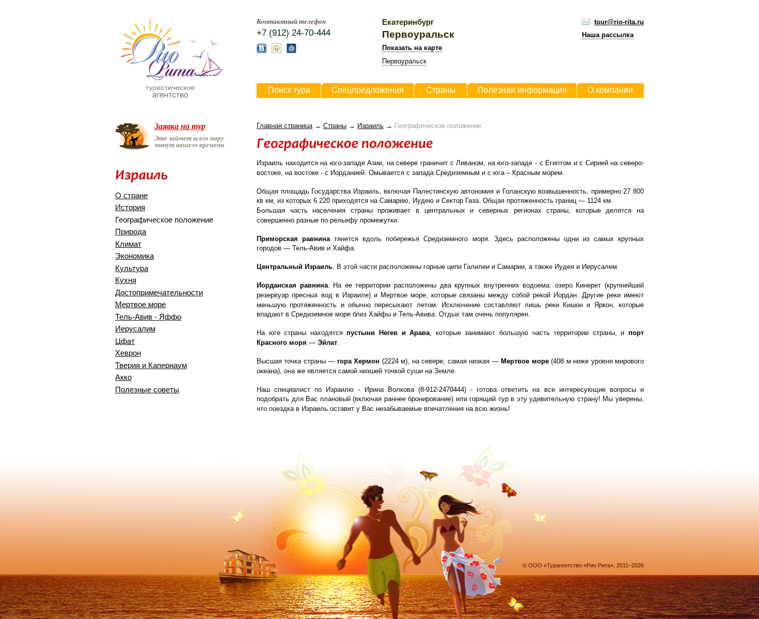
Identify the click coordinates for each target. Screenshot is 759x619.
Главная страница (284, 126)
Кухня (125, 280)
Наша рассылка (608, 35)
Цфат (125, 341)
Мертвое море (140, 304)
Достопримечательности (159, 293)
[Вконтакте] (261, 51)
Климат (128, 244)
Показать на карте (412, 48)
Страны (334, 126)
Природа (130, 232)
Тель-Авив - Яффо (148, 317)
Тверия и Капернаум (151, 365)
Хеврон (128, 353)
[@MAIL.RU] (291, 51)
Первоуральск (404, 61)
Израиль (370, 126)
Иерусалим (135, 329)
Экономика (134, 256)
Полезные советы (147, 390)
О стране (131, 196)
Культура (131, 268)
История (130, 207)
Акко (123, 377)
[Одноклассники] (276, 51)
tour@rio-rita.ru (619, 22)
